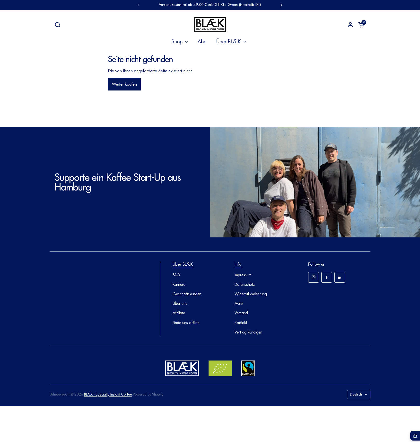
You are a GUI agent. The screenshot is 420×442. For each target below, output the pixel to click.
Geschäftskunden (187, 294)
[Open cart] (415, 436)
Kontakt (241, 323)
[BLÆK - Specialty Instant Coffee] (210, 24)
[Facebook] (326, 277)
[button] (57, 25)
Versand (241, 313)
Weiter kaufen (124, 84)
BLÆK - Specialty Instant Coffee (108, 394)
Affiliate (179, 313)
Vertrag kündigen (248, 332)
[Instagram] (313, 277)
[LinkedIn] (339, 277)
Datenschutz (245, 285)
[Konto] (350, 25)
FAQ (176, 275)
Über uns (180, 304)
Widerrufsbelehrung (251, 294)
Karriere (179, 285)
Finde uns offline (186, 323)
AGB (239, 304)
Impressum (243, 275)
